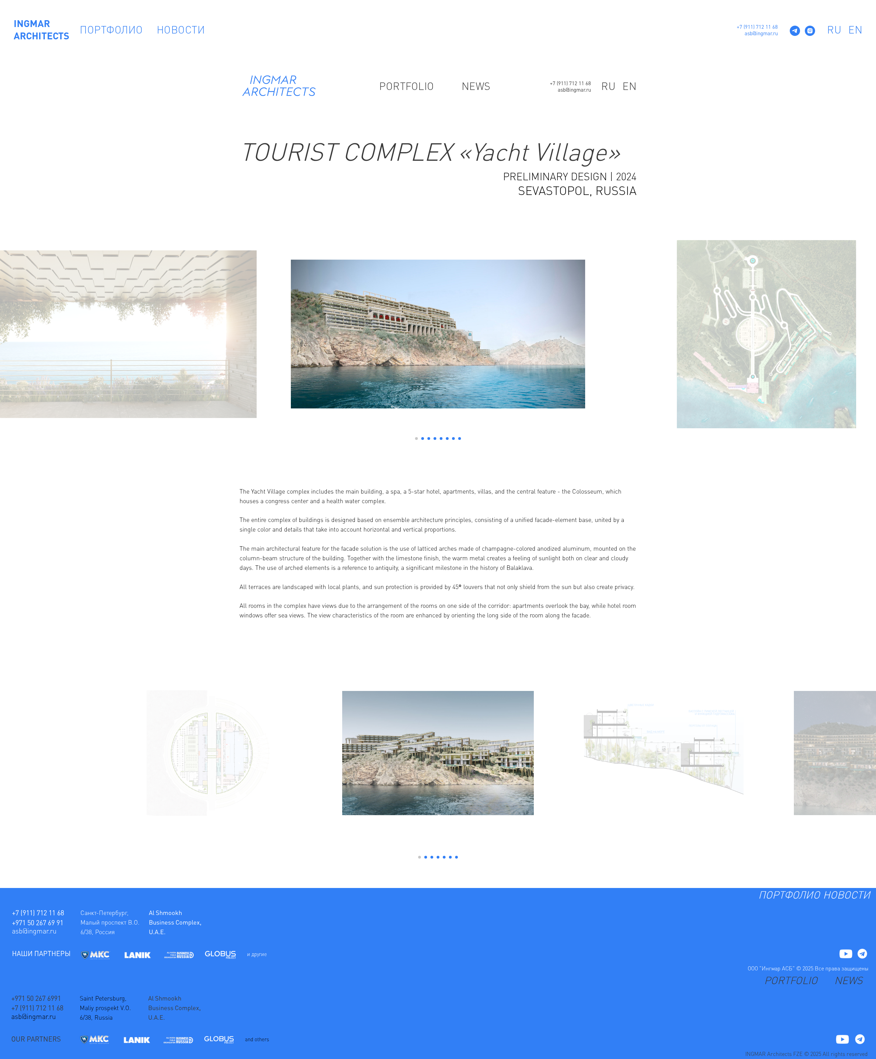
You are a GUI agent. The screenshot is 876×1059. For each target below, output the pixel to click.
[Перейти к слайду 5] (441, 438)
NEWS (476, 87)
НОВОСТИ (181, 31)
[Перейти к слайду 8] (459, 438)
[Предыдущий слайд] (273, 334)
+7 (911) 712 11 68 (757, 27)
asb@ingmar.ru (761, 34)
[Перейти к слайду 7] (453, 438)
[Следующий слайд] (602, 334)
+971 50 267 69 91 (37, 923)
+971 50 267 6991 (36, 999)
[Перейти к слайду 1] (416, 438)
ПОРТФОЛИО (111, 31)
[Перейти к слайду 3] (428, 438)
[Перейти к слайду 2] (422, 438)
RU (834, 31)
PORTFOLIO (406, 87)
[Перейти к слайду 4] (435, 438)
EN (855, 31)
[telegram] (795, 31)
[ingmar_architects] (810, 31)
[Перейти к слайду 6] (447, 438)
